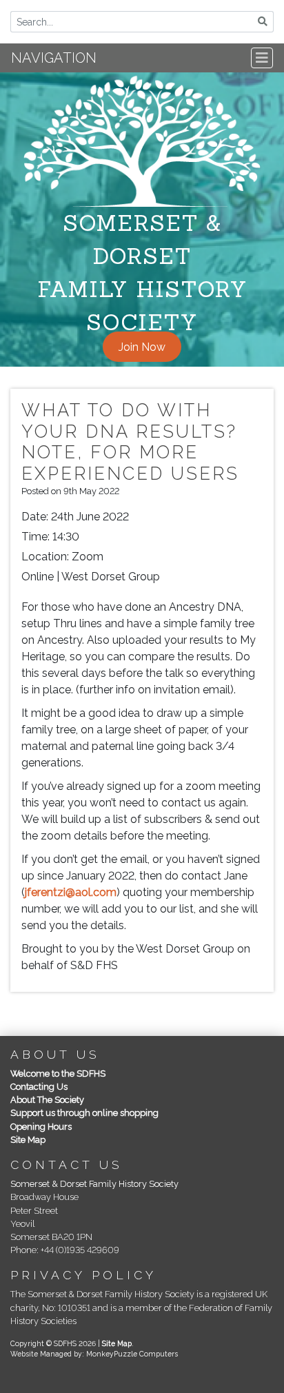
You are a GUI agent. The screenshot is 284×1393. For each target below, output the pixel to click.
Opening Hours (41, 1126)
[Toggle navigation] (262, 58)
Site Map (27, 1140)
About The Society (47, 1100)
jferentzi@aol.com (70, 892)
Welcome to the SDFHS (57, 1073)
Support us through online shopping (84, 1113)
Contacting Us (39, 1086)
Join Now (142, 347)
